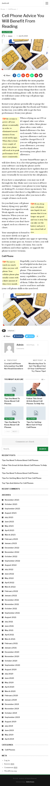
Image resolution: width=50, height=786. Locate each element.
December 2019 (12, 704)
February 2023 (11, 539)
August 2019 (10, 722)
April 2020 (9, 687)
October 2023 (11, 504)
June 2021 (9, 626)
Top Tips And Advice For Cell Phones (17, 483)
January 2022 (11, 596)
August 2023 (11, 513)
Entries (9, 764)
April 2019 (9, 739)
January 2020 (11, 700)
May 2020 (9, 682)
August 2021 (10, 617)
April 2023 (9, 530)
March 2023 (10, 535)
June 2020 (9, 678)
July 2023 (9, 517)
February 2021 (11, 643)
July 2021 (9, 622)
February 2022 (11, 591)
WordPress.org (10, 771)
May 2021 (9, 630)
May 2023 (9, 526)
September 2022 (12, 561)
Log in (7, 760)
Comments (10, 767)
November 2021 (12, 604)
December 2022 (12, 548)
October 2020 (11, 661)
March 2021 (10, 639)
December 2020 (12, 652)
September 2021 (12, 613)
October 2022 (11, 556)
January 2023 (11, 543)
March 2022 (10, 587)
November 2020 (12, 656)
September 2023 (12, 509)
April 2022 (9, 583)
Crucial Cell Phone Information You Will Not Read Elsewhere (13, 366)
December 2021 (12, 600)
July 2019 (9, 726)
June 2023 (9, 522)
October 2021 (11, 609)
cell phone (11, 330)
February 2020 (11, 695)
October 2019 (11, 713)
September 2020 (12, 665)
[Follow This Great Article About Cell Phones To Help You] (36, 389)
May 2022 (9, 578)
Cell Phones (7, 32)
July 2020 (9, 674)
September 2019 (12, 717)
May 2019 (9, 735)
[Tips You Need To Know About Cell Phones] (14, 389)
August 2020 (11, 669)
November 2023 (12, 500)
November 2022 (12, 552)
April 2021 (9, 635)
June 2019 (9, 730)
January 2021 (11, 648)
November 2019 (12, 709)
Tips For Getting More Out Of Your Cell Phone (21, 478)
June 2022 (9, 574)
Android (5, 3)
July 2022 (9, 569)
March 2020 (10, 691)
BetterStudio (30, 782)
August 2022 (11, 565)
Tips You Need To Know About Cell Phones (20, 460)
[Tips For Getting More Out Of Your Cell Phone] (36, 413)
